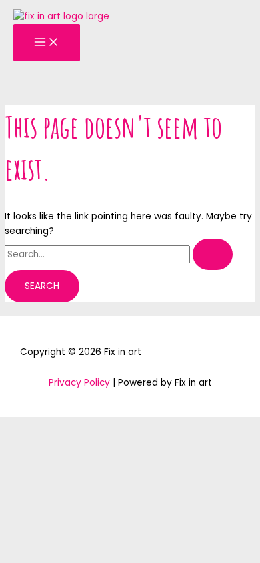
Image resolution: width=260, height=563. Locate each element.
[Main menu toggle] (46, 43)
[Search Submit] (213, 255)
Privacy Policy (79, 382)
